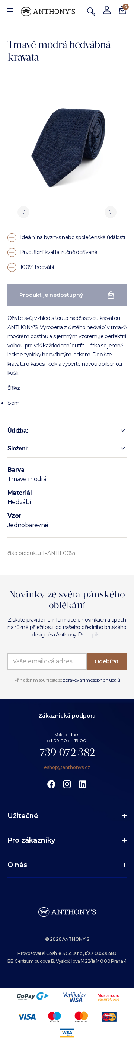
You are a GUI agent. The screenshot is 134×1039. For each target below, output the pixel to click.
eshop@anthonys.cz (67, 767)
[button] (67, 430)
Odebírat (107, 661)
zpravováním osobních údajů (91, 680)
